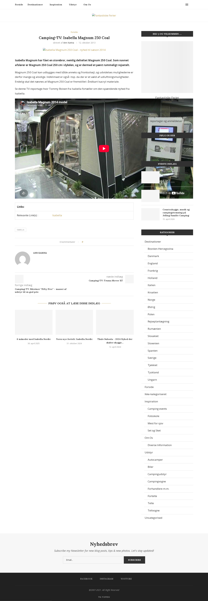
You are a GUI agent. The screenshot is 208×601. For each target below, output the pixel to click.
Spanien (152, 350)
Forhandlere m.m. (158, 488)
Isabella (57, 215)
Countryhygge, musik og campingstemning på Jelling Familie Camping (176, 212)
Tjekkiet (152, 365)
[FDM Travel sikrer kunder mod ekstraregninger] (150, 196)
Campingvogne (157, 481)
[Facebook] (179, 4)
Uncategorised (153, 517)
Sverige (152, 358)
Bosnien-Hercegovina (160, 248)
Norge (151, 299)
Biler (150, 467)
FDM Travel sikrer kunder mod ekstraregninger (177, 193)
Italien (151, 285)
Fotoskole (153, 416)
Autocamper (155, 459)
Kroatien (153, 292)
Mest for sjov (155, 423)
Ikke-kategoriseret (155, 394)
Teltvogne (154, 510)
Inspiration (56, 4)
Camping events (157, 408)
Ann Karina (68, 42)
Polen (151, 314)
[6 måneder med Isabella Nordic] (34, 322)
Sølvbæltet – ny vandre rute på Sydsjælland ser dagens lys (175, 175)
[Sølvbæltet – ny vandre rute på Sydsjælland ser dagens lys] (150, 177)
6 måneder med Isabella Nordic (34, 339)
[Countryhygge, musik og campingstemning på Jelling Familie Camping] (150, 214)
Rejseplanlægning (158, 321)
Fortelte (152, 496)
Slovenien (153, 343)
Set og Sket (154, 430)
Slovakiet (153, 336)
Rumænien (154, 328)
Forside (19, 4)
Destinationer (35, 4)
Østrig (151, 307)
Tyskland (153, 372)
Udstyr (73, 4)
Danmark (153, 256)
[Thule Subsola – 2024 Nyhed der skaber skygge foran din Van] (115, 322)
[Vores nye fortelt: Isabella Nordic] (74, 322)
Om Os (87, 4)
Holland (152, 278)
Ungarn (152, 379)
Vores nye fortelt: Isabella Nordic (74, 339)
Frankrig (153, 270)
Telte (151, 503)
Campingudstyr (157, 474)
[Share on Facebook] (86, 241)
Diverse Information (160, 445)
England (153, 263)
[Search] (191, 4)
